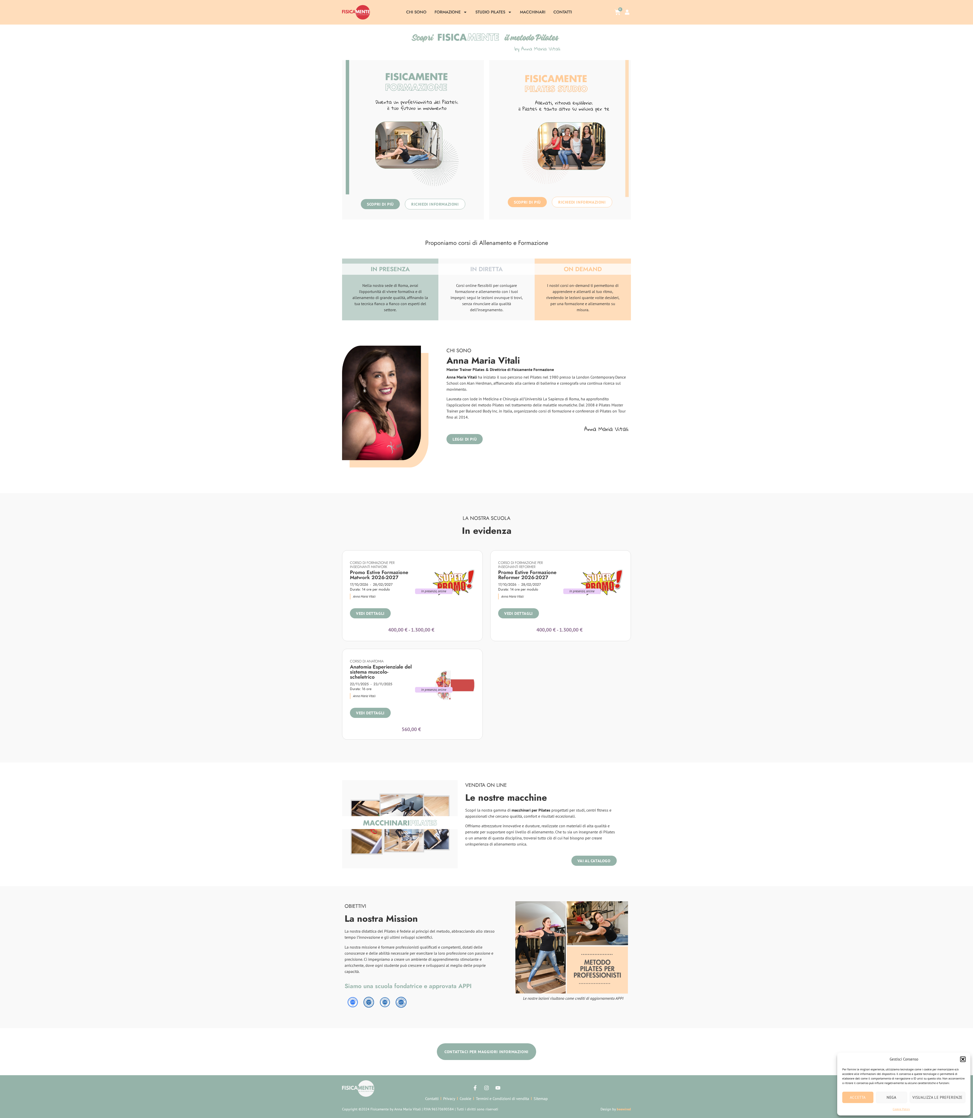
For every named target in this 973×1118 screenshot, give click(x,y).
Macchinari (532, 12)
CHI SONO (416, 12)
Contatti (562, 12)
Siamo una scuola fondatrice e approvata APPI (408, 986)
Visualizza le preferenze (937, 1097)
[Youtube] (498, 1088)
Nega (891, 1097)
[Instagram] (486, 1088)
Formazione (448, 12)
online (442, 591)
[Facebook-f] (475, 1088)
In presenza (429, 591)
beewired (624, 1109)
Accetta (858, 1097)
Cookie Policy (901, 1109)
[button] (962, 1059)
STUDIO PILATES (490, 12)
